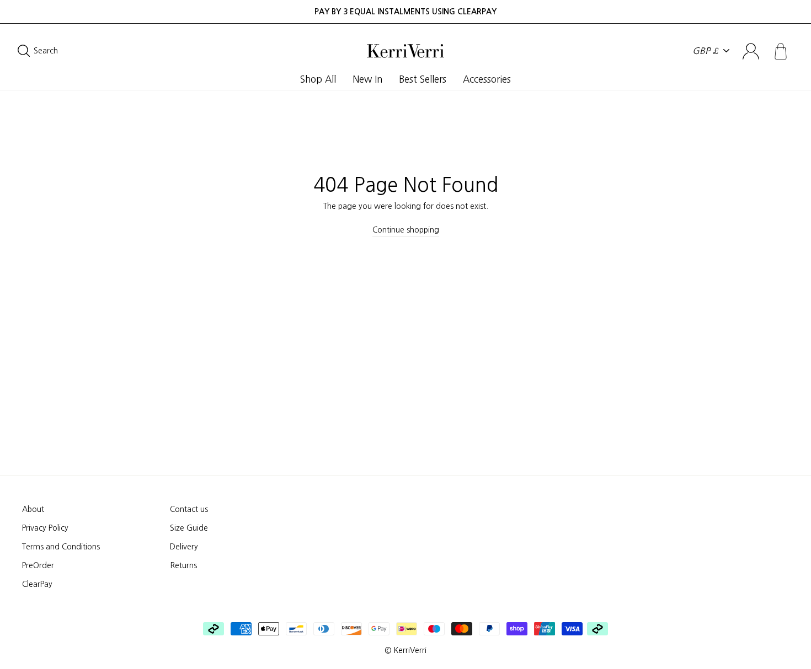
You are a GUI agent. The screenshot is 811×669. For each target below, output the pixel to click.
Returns (183, 565)
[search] (109, 50)
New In (367, 79)
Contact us (189, 509)
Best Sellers (422, 79)
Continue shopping (405, 230)
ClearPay (37, 584)
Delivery (184, 547)
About (33, 509)
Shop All (318, 79)
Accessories (487, 79)
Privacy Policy (45, 528)
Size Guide (189, 528)
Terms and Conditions (61, 547)
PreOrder (38, 565)
